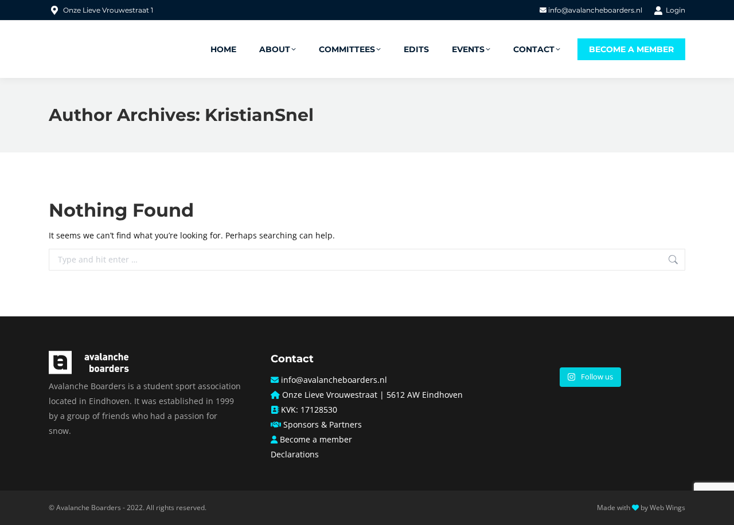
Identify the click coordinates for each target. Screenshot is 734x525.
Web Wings (667, 507)
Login (675, 10)
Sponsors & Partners (322, 424)
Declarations (295, 454)
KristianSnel (259, 115)
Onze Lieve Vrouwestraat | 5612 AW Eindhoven (372, 394)
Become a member (316, 439)
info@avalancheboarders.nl (594, 10)
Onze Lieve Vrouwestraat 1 (108, 10)
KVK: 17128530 (309, 409)
